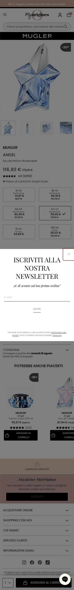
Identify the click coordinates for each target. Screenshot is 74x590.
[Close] (69, 254)
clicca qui (57, 335)
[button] (65, 579)
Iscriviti (36, 309)
